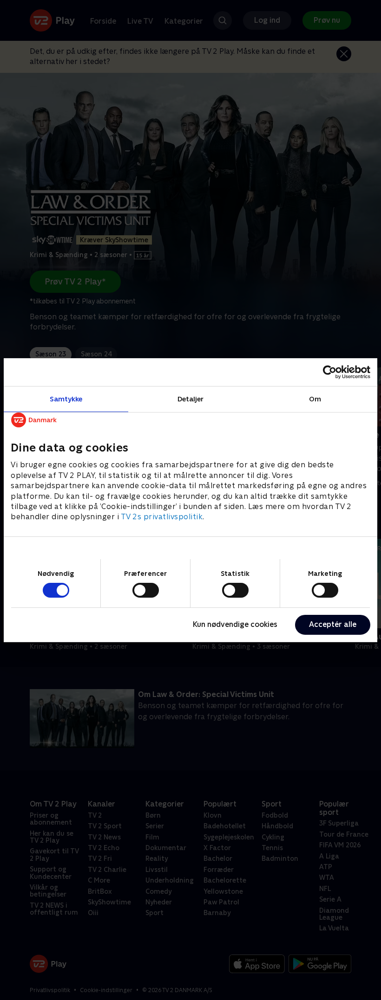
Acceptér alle (332, 624)
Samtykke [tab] (66, 398)
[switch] (145, 590)
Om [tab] (315, 398)
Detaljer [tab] (190, 398)
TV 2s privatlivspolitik (162, 516)
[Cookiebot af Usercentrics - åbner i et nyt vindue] (329, 372)
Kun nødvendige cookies (235, 624)
